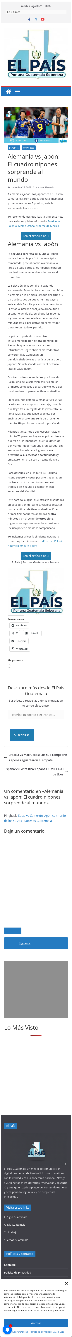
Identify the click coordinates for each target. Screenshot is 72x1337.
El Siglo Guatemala (15, 1217)
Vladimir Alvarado (45, 187)
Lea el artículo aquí (36, 236)
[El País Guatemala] (8, 91)
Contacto (10, 1265)
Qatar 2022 (28, 148)
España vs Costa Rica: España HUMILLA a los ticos (34, 771)
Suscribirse (22, 735)
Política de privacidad (17, 1272)
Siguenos (12, 931)
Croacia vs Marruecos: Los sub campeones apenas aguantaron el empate (37, 757)
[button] (66, 1283)
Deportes (13, 148)
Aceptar (36, 1323)
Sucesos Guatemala (16, 1240)
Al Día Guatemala (14, 1224)
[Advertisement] (36, 989)
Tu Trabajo (10, 1232)
